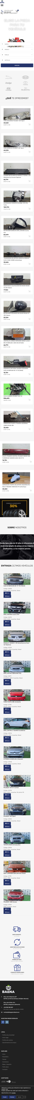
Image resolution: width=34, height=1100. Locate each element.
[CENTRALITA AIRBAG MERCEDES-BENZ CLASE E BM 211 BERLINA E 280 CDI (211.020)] (17, 334)
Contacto (5, 1069)
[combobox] (17, 44)
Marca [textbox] (6, 44)
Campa (4, 1059)
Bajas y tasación (6, 1064)
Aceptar (4, 1097)
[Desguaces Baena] (8, 1)
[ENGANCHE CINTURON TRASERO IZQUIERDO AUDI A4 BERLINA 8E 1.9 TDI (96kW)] (17, 362)
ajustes (13, 1093)
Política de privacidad (8, 1035)
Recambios (5, 1056)
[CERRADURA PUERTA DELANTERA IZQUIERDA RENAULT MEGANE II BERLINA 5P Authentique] (16, 478)
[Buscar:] (14, 13)
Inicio (3, 1054)
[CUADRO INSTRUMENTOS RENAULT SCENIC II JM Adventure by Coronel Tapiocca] (17, 169)
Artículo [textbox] (7, 60)
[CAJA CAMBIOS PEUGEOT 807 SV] (17, 389)
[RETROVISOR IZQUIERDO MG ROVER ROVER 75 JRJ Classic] (17, 307)
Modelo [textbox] (7, 49)
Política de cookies (7, 1040)
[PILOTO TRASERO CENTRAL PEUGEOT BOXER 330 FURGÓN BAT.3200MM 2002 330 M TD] (16, 449)
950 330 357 (7, 12)
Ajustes (19, 1097)
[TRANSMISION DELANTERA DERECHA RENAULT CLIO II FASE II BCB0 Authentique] (17, 251)
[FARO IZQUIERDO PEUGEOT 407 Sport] (17, 114)
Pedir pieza (5, 1067)
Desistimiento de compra (9, 1042)
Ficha (7, 593)
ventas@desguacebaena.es (11, 1012)
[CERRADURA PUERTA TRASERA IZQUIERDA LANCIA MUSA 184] (17, 417)
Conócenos (5, 1061)
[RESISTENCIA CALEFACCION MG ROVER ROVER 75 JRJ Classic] (17, 279)
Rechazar (12, 1097)
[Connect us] (3, 1022)
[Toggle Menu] (2, 6)
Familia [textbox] (7, 54)
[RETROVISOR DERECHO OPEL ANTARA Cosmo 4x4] (17, 224)
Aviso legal (5, 1037)
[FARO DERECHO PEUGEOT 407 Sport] (17, 141)
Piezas (7, 596)
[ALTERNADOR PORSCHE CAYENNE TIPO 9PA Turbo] (17, 196)
